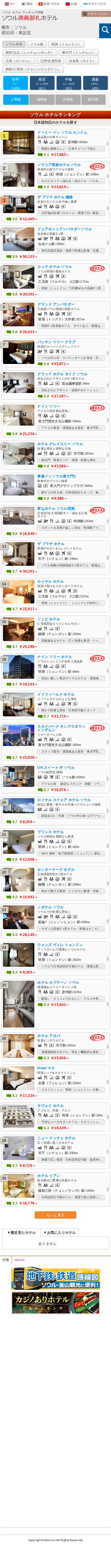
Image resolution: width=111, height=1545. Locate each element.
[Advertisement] (55, 1359)
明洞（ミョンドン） (66, 44)
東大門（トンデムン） (78, 52)
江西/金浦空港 (50, 61)
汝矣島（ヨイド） (82, 61)
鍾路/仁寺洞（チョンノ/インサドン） (33, 69)
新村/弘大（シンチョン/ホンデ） (30, 52)
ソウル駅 (37, 44)
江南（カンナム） (19, 61)
